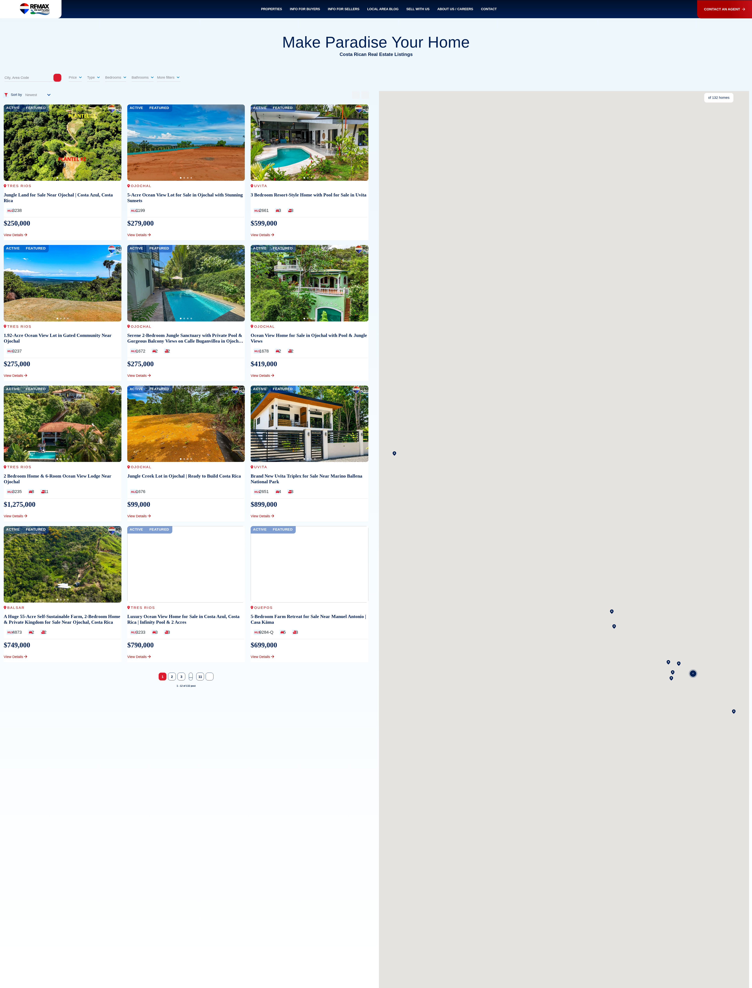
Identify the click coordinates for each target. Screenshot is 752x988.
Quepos (263, 608)
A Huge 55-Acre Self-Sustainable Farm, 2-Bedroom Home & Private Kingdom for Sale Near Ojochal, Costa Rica (62, 619)
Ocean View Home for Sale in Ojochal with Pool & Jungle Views (309, 338)
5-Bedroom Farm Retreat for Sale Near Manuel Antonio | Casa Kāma (308, 619)
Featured (36, 108)
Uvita (260, 186)
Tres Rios (19, 186)
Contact (489, 9)
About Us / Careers (455, 9)
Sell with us (417, 9)
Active (13, 108)
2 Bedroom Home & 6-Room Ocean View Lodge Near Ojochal (57, 478)
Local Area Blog (383, 9)
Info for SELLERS (343, 9)
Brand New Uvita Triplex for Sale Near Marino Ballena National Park (306, 478)
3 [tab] (64, 178)
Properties (271, 9)
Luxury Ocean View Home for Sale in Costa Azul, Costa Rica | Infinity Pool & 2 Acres (183, 619)
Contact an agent (722, 9)
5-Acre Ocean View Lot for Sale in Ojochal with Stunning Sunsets (185, 197)
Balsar (16, 608)
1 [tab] (57, 178)
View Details (13, 235)
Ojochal (141, 186)
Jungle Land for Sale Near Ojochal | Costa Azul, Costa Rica (58, 197)
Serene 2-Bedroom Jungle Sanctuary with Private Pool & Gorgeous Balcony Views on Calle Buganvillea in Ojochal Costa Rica (184, 338)
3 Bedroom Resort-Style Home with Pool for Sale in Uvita (308, 194)
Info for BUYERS (305, 9)
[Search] (57, 78)
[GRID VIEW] (356, 95)
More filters (166, 77)
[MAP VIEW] (365, 95)
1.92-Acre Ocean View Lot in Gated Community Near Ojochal (58, 338)
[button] (394, 453)
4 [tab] (68, 178)
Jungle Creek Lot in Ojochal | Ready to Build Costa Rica (184, 476)
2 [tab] (60, 178)
